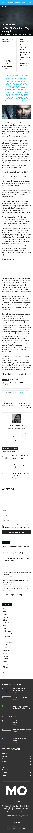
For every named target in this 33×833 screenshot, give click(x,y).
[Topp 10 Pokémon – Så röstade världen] (6, 723)
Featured (6, 623)
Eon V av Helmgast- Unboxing (12, 595)
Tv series (5, 384)
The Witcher (12, 382)
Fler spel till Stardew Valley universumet (8, 404)
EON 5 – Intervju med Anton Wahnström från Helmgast (17, 574)
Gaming (5, 628)
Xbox (6, 648)
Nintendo (8, 637)
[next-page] (6, 483)
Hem (2, 7)
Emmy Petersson (7, 34)
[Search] (30, 2)
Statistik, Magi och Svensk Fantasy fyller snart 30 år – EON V (16, 581)
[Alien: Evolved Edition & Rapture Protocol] (6, 458)
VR (6, 645)
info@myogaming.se (21, 816)
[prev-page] (3, 483)
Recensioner (10, 25)
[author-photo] (16, 423)
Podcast (5, 659)
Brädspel (8, 631)
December (23, 380)
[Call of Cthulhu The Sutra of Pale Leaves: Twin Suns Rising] (6, 476)
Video (5, 673)
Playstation (9, 642)
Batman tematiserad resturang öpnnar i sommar (25, 405)
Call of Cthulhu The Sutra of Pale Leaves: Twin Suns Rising (21, 476)
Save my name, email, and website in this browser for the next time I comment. (16, 526)
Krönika (5, 653)
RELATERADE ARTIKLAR (10, 448)
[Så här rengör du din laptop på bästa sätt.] (6, 732)
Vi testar (6, 670)
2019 (11, 380)
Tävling (5, 667)
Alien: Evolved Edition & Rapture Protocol (16, 547)
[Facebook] (9, 828)
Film (6, 7)
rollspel (5, 664)
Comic (5, 614)
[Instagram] (16, 440)
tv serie (20, 382)
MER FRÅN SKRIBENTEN (10, 451)
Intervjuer (6, 650)
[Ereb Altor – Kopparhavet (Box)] (6, 467)
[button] (3, 2)
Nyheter (6, 656)
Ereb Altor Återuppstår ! (10, 567)
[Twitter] (19, 828)
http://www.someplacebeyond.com (16, 428)
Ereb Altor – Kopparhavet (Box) (13, 553)
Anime (5, 612)
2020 (16, 380)
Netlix (5, 382)
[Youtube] (24, 828)
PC (6, 639)
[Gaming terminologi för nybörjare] (6, 741)
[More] (27, 392)
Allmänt (5, 609)
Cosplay (5, 617)
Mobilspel (8, 634)
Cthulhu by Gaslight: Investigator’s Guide (16, 588)
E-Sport (5, 620)
